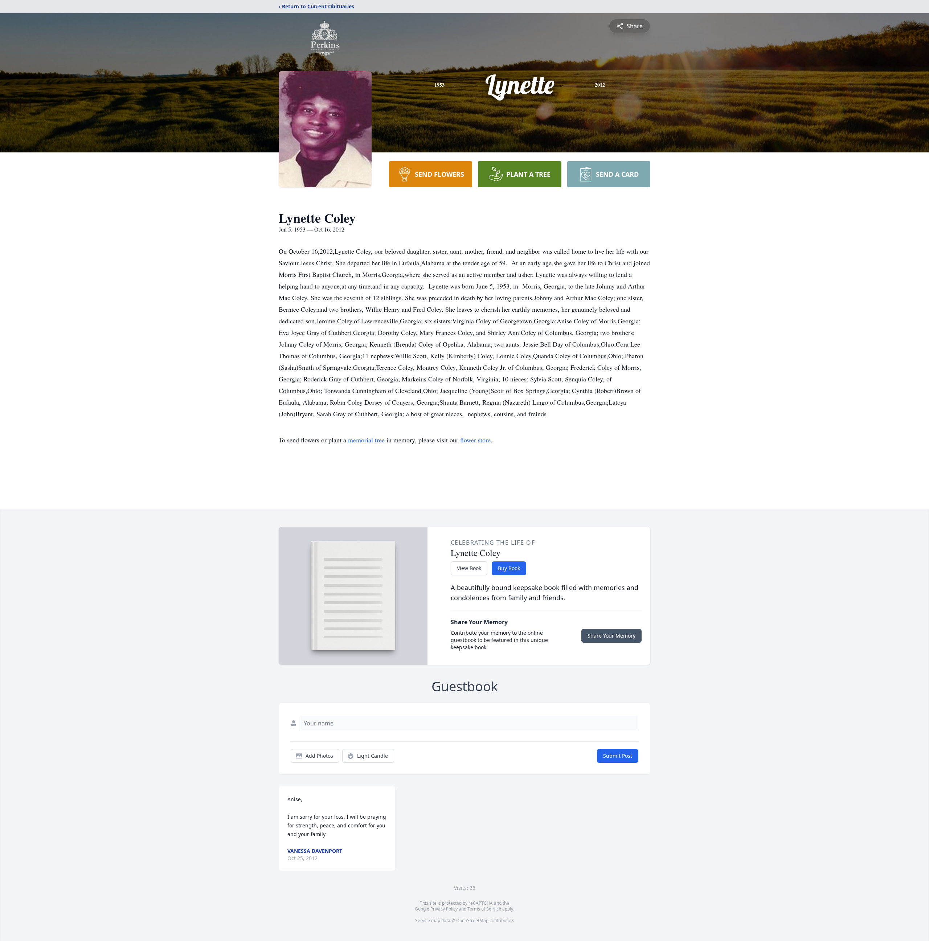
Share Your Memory (611, 635)
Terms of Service (484, 909)
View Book (469, 568)
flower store (475, 439)
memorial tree (366, 439)
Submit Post (617, 755)
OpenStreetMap (472, 920)
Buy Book (509, 568)
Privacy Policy (444, 909)
